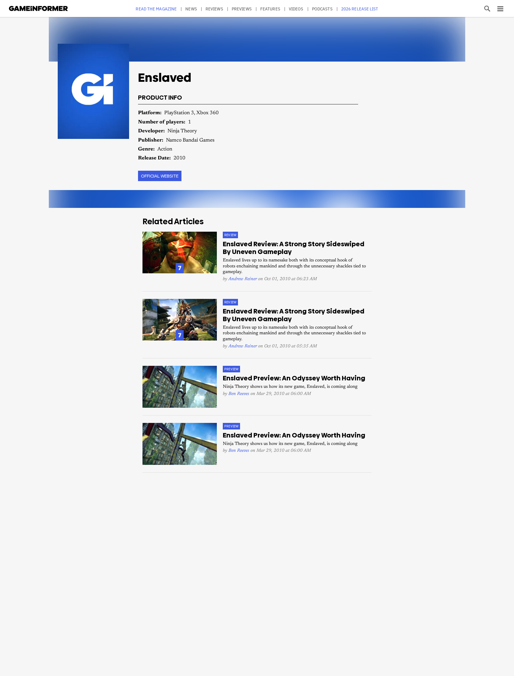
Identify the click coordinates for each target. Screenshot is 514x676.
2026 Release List (359, 9)
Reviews (214, 9)
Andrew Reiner (242, 279)
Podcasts (322, 9)
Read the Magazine (156, 9)
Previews (242, 9)
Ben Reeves (238, 394)
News (191, 9)
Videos (296, 9)
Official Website (159, 176)
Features (270, 9)
